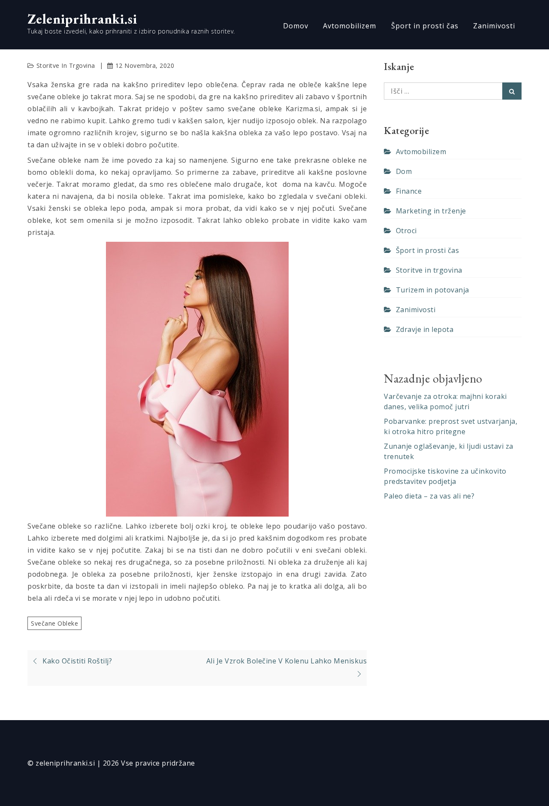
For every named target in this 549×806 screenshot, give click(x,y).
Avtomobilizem (349, 25)
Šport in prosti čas (425, 25)
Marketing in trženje (431, 211)
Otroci (406, 230)
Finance (409, 191)
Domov (295, 25)
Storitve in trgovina (65, 65)
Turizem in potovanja (432, 290)
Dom (404, 171)
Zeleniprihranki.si (82, 19)
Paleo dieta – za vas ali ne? (429, 496)
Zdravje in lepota (424, 329)
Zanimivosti (494, 25)
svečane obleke (54, 623)
